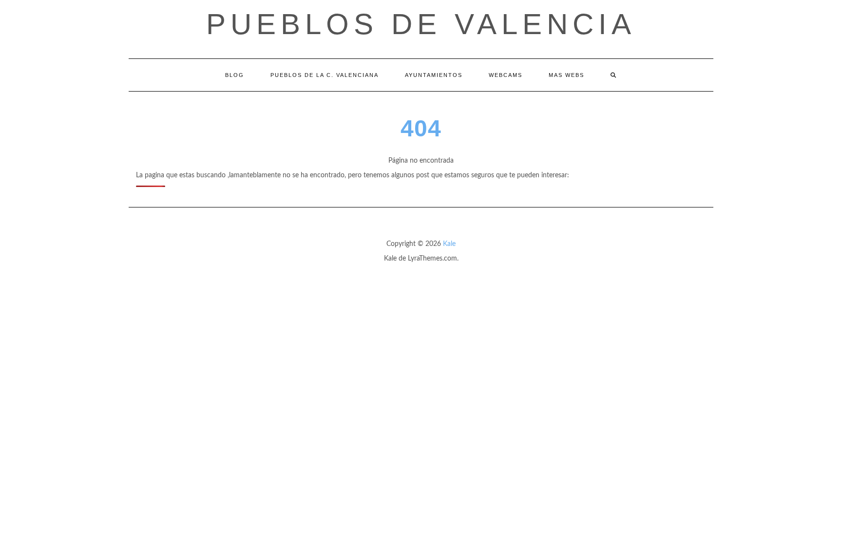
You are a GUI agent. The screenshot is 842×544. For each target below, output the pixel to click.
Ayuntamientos (433, 75)
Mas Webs (566, 75)
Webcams (505, 75)
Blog (234, 75)
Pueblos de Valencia (421, 24)
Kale (449, 244)
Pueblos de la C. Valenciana (324, 75)
